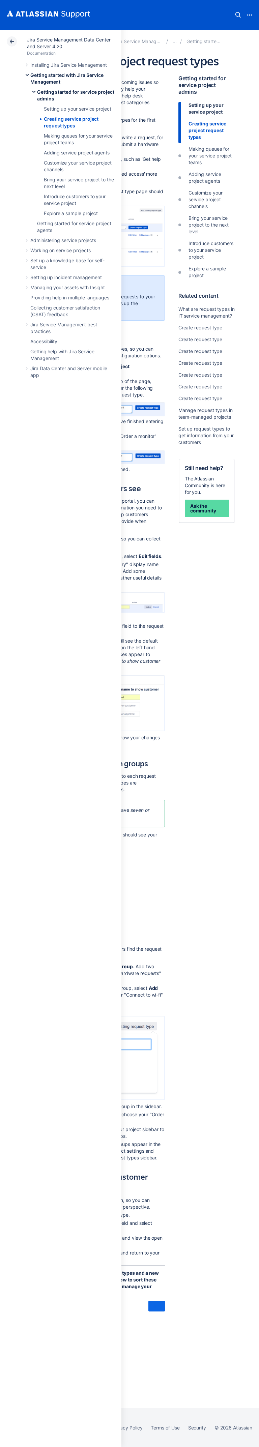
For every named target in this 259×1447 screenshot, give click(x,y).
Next (156, 1306)
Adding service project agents (77, 152)
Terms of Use (165, 1427)
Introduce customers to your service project (211, 250)
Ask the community (203, 508)
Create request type (200, 327)
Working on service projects (60, 250)
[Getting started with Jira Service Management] (175, 41)
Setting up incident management (66, 277)
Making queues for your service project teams (210, 155)
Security (197, 1427)
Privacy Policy (127, 1427)
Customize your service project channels (206, 199)
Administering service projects (63, 240)
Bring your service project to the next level (209, 224)
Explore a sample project (71, 213)
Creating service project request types (207, 130)
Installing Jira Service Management (68, 65)
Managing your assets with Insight (67, 287)
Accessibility (43, 341)
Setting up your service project (77, 109)
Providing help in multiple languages (69, 297)
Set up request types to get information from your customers (206, 435)
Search (238, 14)
